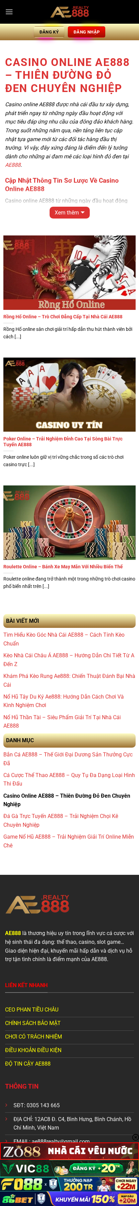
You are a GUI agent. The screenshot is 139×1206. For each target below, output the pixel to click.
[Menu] (9, 11)
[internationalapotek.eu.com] (69, 12)
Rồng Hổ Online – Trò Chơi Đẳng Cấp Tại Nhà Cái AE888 (62, 316)
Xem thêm (67, 212)
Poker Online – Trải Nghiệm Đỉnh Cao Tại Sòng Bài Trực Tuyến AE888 (62, 442)
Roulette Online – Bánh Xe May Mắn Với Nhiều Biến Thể (63, 566)
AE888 (13, 165)
